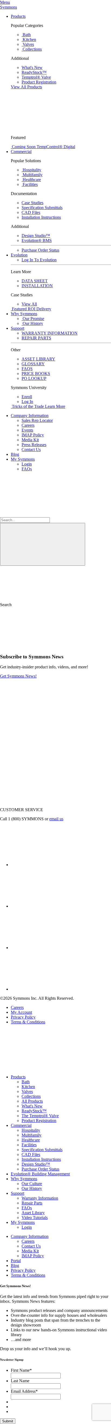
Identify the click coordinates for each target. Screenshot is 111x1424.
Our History (32, 1188)
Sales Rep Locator (37, 420)
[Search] (42, 544)
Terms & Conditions (28, 1022)
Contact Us (31, 449)
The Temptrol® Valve (40, 1115)
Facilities (29, 1144)
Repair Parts (32, 1203)
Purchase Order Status (40, 1169)
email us (56, 819)
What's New (32, 1106)
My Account (21, 1012)
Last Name (20, 1380)
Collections (31, 1096)
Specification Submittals (42, 1149)
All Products (32, 1101)
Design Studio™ (36, 1164)
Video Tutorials (35, 1217)
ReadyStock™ (34, 1111)
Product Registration (39, 1120)
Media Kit (30, 439)
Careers (28, 425)
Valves (27, 1091)
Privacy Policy (23, 1017)
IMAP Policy (33, 435)
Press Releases (34, 444)
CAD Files (31, 1154)
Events (27, 430)
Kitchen (28, 1086)
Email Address (24, 1391)
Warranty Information (40, 1198)
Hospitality (31, 1130)
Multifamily (31, 1135)
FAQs (27, 469)
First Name (21, 1370)
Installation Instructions (41, 1159)
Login (27, 464)
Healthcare (31, 1140)
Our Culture (32, 1183)
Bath (26, 1081)
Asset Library (33, 1212)
